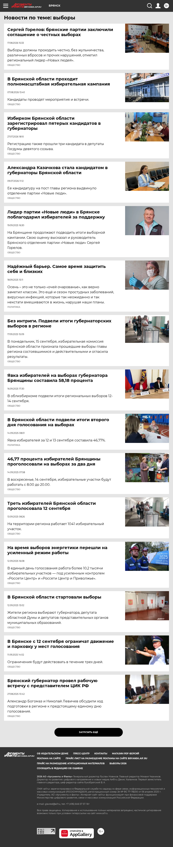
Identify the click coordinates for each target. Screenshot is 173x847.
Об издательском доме (52, 753)
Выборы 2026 (117, 763)
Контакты (100, 753)
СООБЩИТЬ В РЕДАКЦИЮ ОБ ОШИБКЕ (60, 768)
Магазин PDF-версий (125, 753)
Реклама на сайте (49, 758)
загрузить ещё (88, 732)
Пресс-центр (81, 753)
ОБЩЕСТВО (13, 65)
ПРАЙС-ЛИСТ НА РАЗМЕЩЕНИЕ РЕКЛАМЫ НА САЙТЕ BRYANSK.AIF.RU (106, 758)
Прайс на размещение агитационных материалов (71, 763)
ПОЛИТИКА (13, 307)
